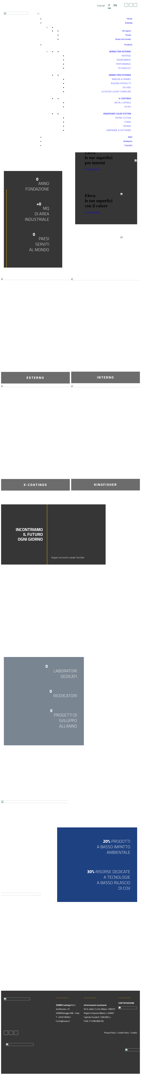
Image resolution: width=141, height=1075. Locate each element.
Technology (124, 68)
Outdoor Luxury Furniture (116, 91)
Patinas (127, 126)
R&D (130, 137)
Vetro (127, 107)
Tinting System (123, 118)
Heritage (126, 56)
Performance (123, 64)
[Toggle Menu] (38, 13)
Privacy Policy (110, 1033)
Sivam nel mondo (123, 39)
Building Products (121, 83)
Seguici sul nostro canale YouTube (67, 557)
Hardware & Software (118, 130)
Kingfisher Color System (117, 114)
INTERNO (105, 377)
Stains (127, 122)
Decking (127, 87)
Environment (124, 60)
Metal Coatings (123, 102)
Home (129, 19)
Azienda (128, 23)
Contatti (128, 145)
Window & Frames (121, 79)
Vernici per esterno (120, 75)
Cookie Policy (123, 1033)
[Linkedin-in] (131, 5)
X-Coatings (125, 98)
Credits (134, 1033)
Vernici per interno (120, 51)
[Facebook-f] (126, 5)
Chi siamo (126, 31)
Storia (128, 35)
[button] (90, 530)
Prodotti (128, 45)
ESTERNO (35, 378)
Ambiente (127, 141)
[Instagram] (135, 5)
